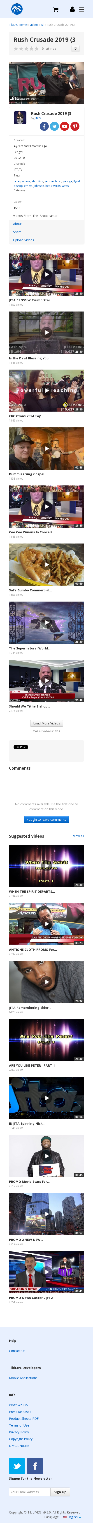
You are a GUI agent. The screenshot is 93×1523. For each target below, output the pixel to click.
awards (55, 186)
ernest (28, 186)
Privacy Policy (19, 1432)
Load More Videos (46, 723)
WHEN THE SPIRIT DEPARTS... (32, 891)
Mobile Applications (23, 1378)
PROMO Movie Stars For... (29, 1181)
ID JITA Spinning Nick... (27, 1123)
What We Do (18, 1405)
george (49, 181)
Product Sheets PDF (24, 1418)
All (42, 25)
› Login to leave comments (46, 819)
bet (47, 186)
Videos (34, 25)
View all (78, 836)
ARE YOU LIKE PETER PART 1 (32, 1065)
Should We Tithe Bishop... (29, 706)
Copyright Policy (21, 1439)
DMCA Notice (19, 1445)
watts (65, 186)
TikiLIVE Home (18, 25)
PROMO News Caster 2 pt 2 (31, 1298)
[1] (16, 48)
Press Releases (20, 1412)
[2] (19, 48)
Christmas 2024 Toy (25, 416)
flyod (76, 181)
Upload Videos (23, 240)
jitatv (38, 118)
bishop (18, 186)
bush (58, 181)
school (26, 181)
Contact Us (17, 1351)
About (17, 224)
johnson (39, 186)
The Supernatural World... (30, 648)
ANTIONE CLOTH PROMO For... (33, 949)
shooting (37, 181)
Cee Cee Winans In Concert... (32, 532)
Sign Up (60, 1492)
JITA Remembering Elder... (30, 1007)
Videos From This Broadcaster (35, 215)
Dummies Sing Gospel (26, 474)
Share (17, 232)
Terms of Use (19, 1425)
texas (17, 181)
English (73, 1517)
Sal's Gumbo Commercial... (30, 590)
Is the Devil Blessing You (29, 358)
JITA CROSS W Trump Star (29, 300)
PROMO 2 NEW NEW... (26, 1239)
